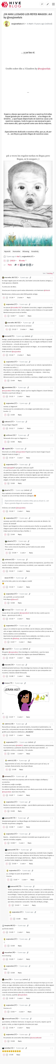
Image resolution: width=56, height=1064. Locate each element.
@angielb (10, 468)
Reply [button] (29, 297)
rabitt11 (9, 724)
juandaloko (10, 387)
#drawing (26, 251)
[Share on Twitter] (24, 265)
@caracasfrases (35, 1038)
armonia (9, 776)
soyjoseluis (17, 23)
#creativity (35, 251)
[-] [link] (52, 277)
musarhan (10, 952)
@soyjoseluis (44, 68)
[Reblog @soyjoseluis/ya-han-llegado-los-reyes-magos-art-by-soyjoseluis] (5, 265)
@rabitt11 (19, 745)
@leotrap (16, 638)
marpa (8, 683)
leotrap (9, 610)
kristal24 (9, 336)
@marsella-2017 (16, 307)
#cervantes (16, 251)
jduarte (9, 490)
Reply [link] (10, 265)
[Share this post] (32, 265)
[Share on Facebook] (21, 265)
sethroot (10, 435)
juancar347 (10, 818)
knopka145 (10, 925)
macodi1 (9, 665)
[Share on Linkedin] (30, 265)
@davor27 (14, 599)
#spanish (7, 251)
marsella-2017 (11, 277)
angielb (9, 449)
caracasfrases (11, 1018)
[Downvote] (8, 260)
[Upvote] (5, 260)
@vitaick (47, 290)
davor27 (9, 578)
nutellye (9, 1048)
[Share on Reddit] (27, 265)
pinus (8, 979)
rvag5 (8, 649)
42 (18, 265)
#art (31, 23)
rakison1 (9, 422)
